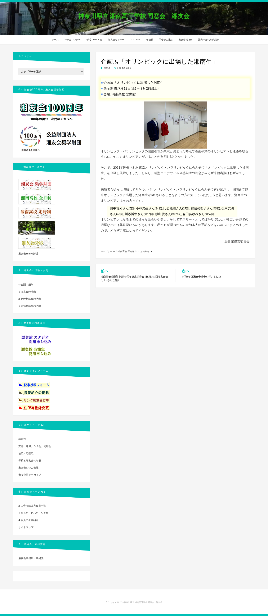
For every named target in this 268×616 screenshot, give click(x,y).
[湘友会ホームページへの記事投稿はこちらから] (34, 384)
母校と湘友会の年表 (29, 460)
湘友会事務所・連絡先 (31, 558)
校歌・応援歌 (26, 453)
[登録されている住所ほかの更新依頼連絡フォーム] (34, 407)
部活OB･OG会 (94, 39)
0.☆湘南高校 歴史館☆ (125, 251)
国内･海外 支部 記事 (208, 39)
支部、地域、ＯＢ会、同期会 (34, 446)
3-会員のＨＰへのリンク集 (33, 513)
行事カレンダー (72, 39)
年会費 (149, 39)
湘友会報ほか (185, 39)
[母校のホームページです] (36, 198)
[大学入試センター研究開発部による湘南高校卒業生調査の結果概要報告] (36, 227)
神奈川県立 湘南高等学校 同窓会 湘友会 (134, 16)
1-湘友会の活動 (27, 291)
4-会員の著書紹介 (28, 520)
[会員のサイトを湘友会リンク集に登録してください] (34, 400)
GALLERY (135, 39)
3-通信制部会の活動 (29, 305)
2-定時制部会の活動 (29, 298)
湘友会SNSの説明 (28, 253)
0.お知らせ (143, 251)
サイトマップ (26, 527)
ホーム (55, 39)
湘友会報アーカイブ (29, 474)
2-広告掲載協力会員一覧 (32, 505)
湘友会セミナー (116, 39)
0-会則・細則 (25, 284)
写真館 (22, 438)
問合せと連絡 (166, 39)
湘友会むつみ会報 (28, 467)
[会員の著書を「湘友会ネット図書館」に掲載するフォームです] (34, 392)
